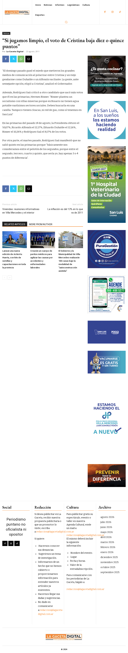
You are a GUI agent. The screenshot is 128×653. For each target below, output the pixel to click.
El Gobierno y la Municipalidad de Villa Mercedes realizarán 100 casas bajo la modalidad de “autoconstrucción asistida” (69, 261)
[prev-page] (4, 278)
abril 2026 (106, 537)
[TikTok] (120, 12)
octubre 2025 (107, 567)
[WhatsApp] (21, 59)
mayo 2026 (106, 532)
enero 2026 (107, 552)
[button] (66, 22)
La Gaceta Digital (15, 51)
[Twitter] (13, 59)
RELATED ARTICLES (14, 224)
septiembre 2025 (110, 572)
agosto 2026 (107, 517)
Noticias (6, 33)
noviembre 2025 (109, 562)
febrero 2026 (107, 547)
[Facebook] (105, 12)
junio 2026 (106, 527)
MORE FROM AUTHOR (40, 224)
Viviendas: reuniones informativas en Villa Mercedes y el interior (20, 211)
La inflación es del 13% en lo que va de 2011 (65, 211)
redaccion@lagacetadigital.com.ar (55, 531)
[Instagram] (112, 12)
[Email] (28, 59)
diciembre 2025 (109, 557)
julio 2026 (105, 522)
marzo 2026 (107, 542)
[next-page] (10, 278)
